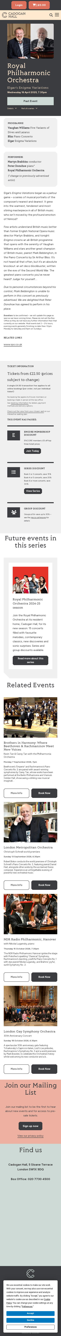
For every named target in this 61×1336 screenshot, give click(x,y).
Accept (30, 1313)
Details (10, 108)
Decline (30, 1320)
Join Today (32, 450)
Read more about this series (30, 660)
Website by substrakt (30, 1333)
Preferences (30, 1327)
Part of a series (28, 108)
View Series (33, 490)
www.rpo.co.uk (13, 344)
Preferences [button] (27, 1306)
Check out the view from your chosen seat (25, 411)
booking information (19, 403)
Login (19, 5)
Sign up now (30, 1126)
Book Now (44, 793)
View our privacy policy (30, 1135)
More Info (16, 793)
